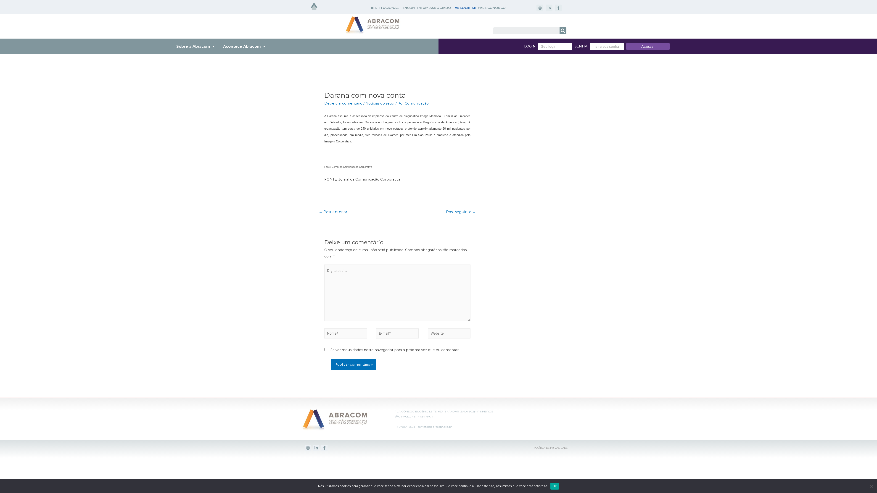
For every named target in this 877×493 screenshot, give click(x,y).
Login (530, 46)
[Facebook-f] (558, 8)
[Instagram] (539, 8)
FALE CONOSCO (492, 7)
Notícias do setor (380, 103)
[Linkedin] (316, 448)
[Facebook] (324, 448)
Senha (581, 46)
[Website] (449, 334)
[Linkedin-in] (549, 8)
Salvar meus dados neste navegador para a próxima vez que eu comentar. (394, 350)
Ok (555, 486)
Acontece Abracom (242, 46)
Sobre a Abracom (193, 46)
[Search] (563, 30)
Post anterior (333, 212)
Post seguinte (461, 212)
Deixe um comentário (343, 103)
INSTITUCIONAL (385, 7)
